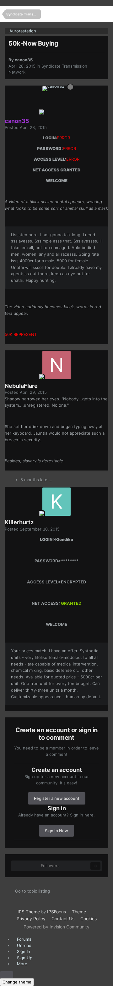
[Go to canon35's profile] (56, 100)
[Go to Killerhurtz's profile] (56, 501)
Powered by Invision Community (56, 926)
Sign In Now (56, 830)
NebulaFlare (21, 385)
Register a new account (56, 798)
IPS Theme (29, 911)
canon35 (24, 59)
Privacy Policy (31, 918)
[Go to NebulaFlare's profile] (56, 365)
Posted (26, 127)
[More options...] (95, 130)
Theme (79, 911)
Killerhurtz (19, 522)
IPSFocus (56, 911)
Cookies (88, 918)
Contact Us (62, 918)
